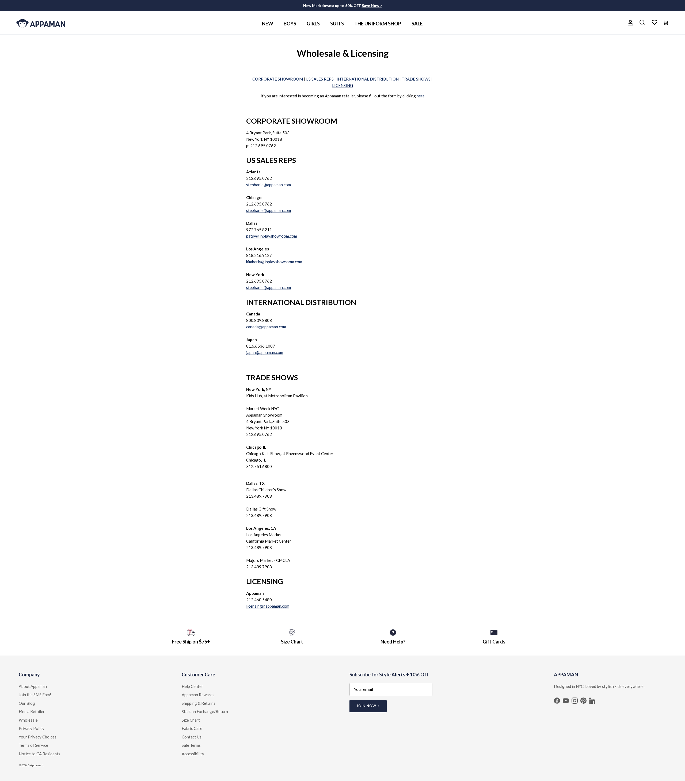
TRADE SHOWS (416, 79)
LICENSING (342, 85)
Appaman (36, 765)
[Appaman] (41, 23)
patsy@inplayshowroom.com (271, 236)
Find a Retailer (32, 711)
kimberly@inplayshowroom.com (274, 261)
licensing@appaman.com (267, 606)
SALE (417, 23)
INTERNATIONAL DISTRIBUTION (368, 79)
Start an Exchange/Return (205, 711)
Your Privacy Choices (37, 736)
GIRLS (313, 23)
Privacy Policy (31, 728)
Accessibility (193, 753)
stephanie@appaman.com (268, 184)
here (421, 95)
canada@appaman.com (266, 326)
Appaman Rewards (198, 694)
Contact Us (191, 736)
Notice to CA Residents (39, 753)
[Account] (629, 23)
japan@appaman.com (264, 352)
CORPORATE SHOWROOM (277, 79)
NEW (267, 23)
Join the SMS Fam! (35, 694)
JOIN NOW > (368, 706)
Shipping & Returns (198, 703)
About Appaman (33, 686)
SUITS (337, 23)
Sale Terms (191, 745)
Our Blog (27, 703)
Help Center (192, 686)
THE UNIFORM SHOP (377, 23)
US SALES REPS (320, 79)
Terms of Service (33, 745)
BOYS (290, 23)
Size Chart (191, 720)
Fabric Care (192, 728)
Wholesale (28, 720)
